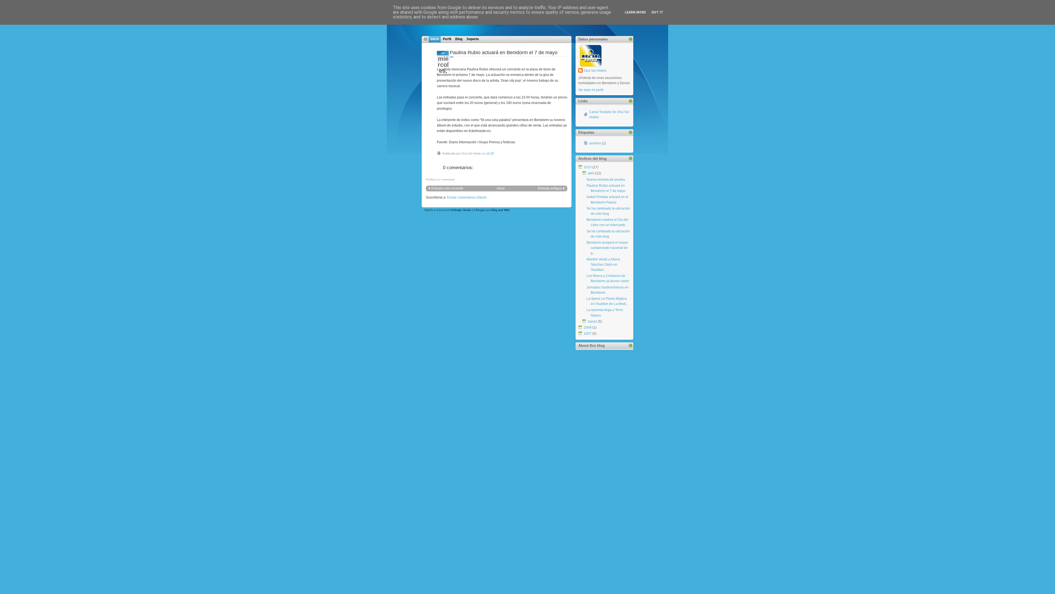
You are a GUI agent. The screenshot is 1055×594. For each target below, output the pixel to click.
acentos (595, 143)
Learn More (635, 12)
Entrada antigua (550, 188)
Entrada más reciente (447, 188)
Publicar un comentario (440, 179)
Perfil (447, 39)
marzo (592, 321)
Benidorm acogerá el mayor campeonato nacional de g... (607, 248)
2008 (588, 327)
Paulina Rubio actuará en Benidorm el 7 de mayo (503, 52)
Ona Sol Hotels (595, 71)
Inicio (435, 39)
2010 (588, 167)
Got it (657, 12)
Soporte (473, 39)
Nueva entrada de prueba (606, 180)
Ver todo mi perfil (590, 90)
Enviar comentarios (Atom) (467, 197)
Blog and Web (501, 209)
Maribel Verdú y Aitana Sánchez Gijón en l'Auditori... (603, 264)
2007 (588, 334)
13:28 (490, 153)
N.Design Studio (461, 209)
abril (591, 173)
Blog (458, 39)
